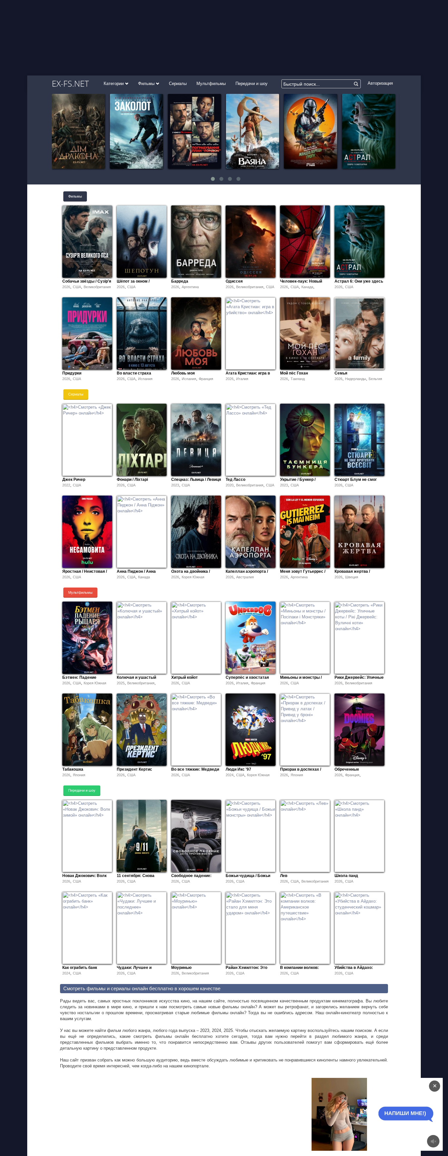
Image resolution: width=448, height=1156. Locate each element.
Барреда (179, 281)
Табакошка (72, 769)
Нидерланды (355, 379)
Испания (145, 379)
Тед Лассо (235, 479)
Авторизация (380, 83)
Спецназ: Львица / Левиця (196, 479)
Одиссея (234, 281)
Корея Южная (193, 577)
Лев (283, 875)
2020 (230, 485)
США (77, 287)
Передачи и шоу (251, 83)
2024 (230, 775)
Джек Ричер (73, 479)
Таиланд (298, 379)
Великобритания (97, 287)
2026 (66, 287)
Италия (242, 379)
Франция (206, 379)
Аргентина (190, 287)
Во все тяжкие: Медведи (195, 769)
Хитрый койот (184, 677)
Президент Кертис (134, 769)
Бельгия (375, 379)
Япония (79, 775)
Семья (341, 373)
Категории (114, 83)
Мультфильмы (211, 83)
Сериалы (178, 83)
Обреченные (347, 769)
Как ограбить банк (79, 967)
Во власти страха (134, 373)
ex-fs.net (70, 83)
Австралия (245, 577)
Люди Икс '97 (238, 769)
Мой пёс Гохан (294, 373)
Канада (307, 287)
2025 (121, 683)
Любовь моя (183, 373)
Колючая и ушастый (136, 677)
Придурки (71, 373)
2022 (66, 485)
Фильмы (147, 83)
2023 (175, 485)
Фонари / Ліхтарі (132, 479)
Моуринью (181, 967)
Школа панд (346, 875)
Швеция (351, 577)
